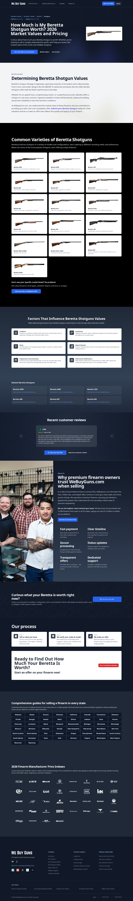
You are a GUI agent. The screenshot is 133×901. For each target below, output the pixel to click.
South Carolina (115, 733)
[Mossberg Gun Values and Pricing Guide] (73, 801)
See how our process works (67, 519)
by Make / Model (29, 16)
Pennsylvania (87, 733)
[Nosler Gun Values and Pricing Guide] (86, 801)
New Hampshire (73, 729)
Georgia (32, 719)
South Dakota (18, 738)
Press (94, 897)
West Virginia (115, 738)
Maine (46, 724)
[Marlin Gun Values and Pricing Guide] (59, 801)
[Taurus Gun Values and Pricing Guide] (114, 811)
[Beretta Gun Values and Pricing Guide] (59, 781)
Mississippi (115, 724)
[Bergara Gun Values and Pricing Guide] (73, 781)
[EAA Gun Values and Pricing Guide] (46, 791)
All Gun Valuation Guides (19, 889)
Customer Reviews (53, 873)
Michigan (87, 724)
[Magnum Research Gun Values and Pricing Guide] (46, 801)
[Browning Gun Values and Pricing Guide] (86, 781)
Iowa (101, 719)
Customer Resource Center (82, 866)
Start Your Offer (108, 3)
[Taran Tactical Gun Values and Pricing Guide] (100, 811)
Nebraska (45, 729)
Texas (46, 738)
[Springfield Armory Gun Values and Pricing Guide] (59, 811)
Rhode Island (101, 733)
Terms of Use (105, 897)
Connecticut (101, 715)
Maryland (59, 724)
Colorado (87, 715)
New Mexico (101, 729)
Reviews (62, 3)
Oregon (73, 733)
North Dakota (32, 733)
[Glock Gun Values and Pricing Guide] (86, 791)
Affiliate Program (53, 870)
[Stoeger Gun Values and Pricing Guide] (86, 811)
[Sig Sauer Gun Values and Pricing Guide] (32, 811)
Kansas (115, 719)
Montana (32, 729)
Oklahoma (59, 733)
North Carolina (18, 733)
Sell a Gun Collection (105, 859)
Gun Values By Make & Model (43, 889)
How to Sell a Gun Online (106, 856)
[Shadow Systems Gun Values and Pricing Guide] (19, 811)
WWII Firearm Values (108, 889)
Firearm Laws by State (105, 869)
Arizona (46, 715)
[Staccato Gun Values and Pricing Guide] (73, 811)
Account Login (78, 862)
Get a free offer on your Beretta (24, 52)
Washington (101, 738)
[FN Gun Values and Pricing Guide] (59, 791)
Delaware (115, 715)
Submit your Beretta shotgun (64, 108)
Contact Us (77, 856)
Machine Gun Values (63, 889)
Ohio (46, 733)
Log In (118, 3)
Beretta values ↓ (45, 52)
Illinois (73, 719)
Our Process (51, 859)
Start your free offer (56, 452)
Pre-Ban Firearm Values (86, 889)
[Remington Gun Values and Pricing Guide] (100, 801)
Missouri (18, 729)
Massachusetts (73, 724)
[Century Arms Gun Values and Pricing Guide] (114, 781)
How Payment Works (54, 865)
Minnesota (101, 724)
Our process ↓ (56, 52)
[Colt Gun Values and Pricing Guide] (19, 791)
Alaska (31, 715)
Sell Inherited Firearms (106, 862)
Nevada (59, 729)
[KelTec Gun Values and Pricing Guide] (19, 801)
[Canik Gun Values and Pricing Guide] (100, 781)
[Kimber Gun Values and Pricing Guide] (32, 801)
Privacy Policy (118, 897)
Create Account (78, 859)
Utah (59, 738)
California (73, 715)
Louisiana (31, 724)
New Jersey (87, 729)
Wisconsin (18, 743)
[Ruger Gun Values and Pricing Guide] (114, 801)
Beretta (39, 16)
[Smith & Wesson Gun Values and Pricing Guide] (46, 811)
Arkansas (59, 715)
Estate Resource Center (81, 869)
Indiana (87, 719)
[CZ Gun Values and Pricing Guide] (32, 791)
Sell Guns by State (104, 866)
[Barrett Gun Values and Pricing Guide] (19, 781)
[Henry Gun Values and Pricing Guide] (114, 791)
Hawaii (45, 719)
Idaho (59, 719)
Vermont (73, 738)
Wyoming (31, 743)
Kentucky (18, 724)
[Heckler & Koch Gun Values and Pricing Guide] (100, 791)
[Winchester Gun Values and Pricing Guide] (32, 821)
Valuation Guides (16, 16)
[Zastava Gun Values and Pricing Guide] (59, 821)
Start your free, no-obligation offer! (26, 291)
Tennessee (32, 738)
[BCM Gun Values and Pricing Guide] (32, 781)
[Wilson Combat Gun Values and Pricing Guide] (46, 821)
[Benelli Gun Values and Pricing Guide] (46, 781)
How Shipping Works (54, 862)
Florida (18, 719)
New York (115, 729)
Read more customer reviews (78, 452)
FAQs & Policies (52, 868)
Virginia (87, 738)
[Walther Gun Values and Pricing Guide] (19, 821)
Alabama (18, 715)
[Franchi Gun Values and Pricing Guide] (73, 791)
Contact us (71, 3)
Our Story (51, 856)
